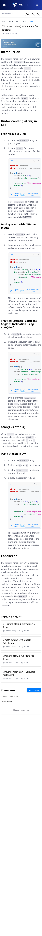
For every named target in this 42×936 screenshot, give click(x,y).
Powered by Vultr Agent (32, 194)
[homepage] (20, 5)
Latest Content (7, 14)
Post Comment (33, 690)
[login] (4, 5)
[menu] (37, 5)
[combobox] (21, 702)
